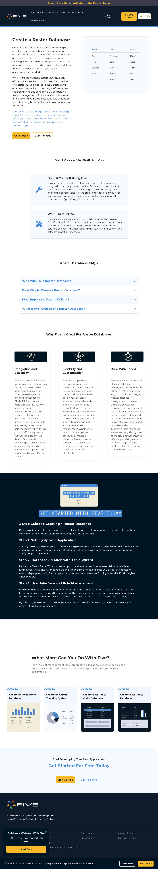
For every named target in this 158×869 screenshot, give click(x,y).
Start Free (26, 849)
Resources (36, 20)
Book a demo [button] (89, 779)
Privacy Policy (125, 833)
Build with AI (37, 12)
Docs (104, 16)
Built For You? (43, 135)
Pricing (65, 12)
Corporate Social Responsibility (60, 847)
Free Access (87, 838)
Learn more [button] (127, 863)
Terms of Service (127, 838)
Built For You (126, 64)
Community (87, 833)
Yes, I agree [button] (146, 863)
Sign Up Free (129, 16)
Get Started (21, 135)
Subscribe (144, 16)
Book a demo (110, 16)
